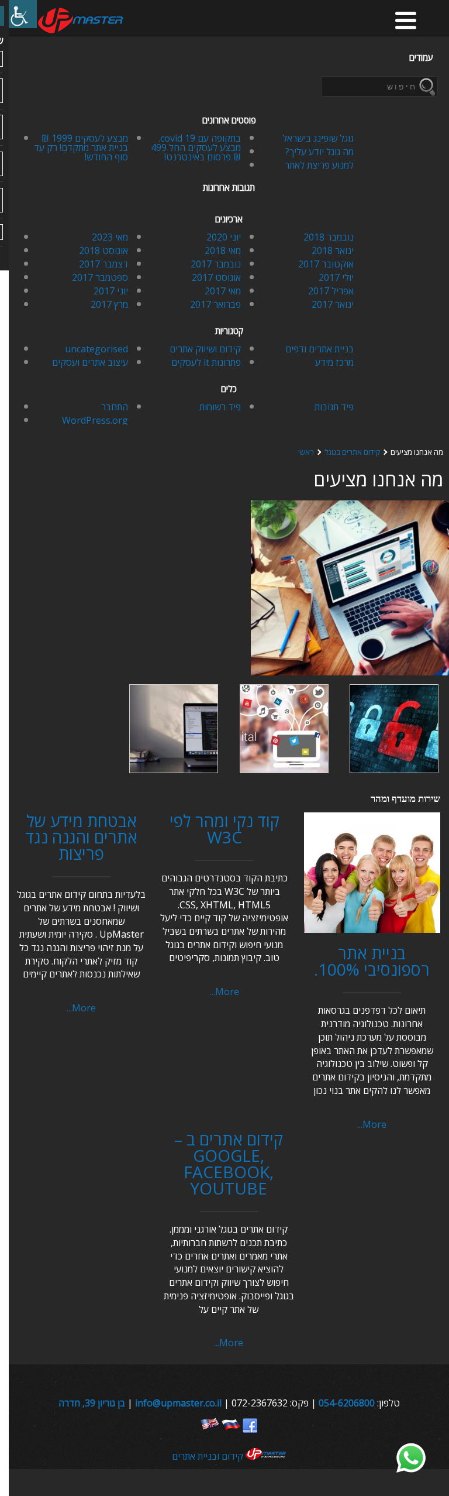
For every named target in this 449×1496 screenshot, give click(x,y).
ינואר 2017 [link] (333, 304)
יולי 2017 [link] (336, 277)
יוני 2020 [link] (223, 237)
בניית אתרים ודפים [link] (319, 348)
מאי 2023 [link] (110, 237)
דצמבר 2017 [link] (103, 264)
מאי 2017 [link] (223, 290)
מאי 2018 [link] (223, 250)
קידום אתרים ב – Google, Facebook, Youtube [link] (228, 1163)
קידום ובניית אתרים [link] (209, 1456)
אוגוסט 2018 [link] (103, 250)
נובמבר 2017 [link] (216, 264)
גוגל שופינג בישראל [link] (318, 138)
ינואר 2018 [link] (333, 250)
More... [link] (371, 1124)
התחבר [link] (114, 406)
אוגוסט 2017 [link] (216, 277)
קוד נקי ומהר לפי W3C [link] (224, 828)
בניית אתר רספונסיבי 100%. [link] (372, 961)
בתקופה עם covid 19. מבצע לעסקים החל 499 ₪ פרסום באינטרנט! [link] (196, 147)
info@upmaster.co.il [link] (178, 1403)
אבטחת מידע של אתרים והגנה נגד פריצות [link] (81, 836)
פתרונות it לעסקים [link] (206, 362)
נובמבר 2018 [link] (328, 237)
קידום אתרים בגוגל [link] (352, 452)
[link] (23, 14)
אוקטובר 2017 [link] (326, 264)
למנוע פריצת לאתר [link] (319, 165)
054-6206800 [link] (347, 1403)
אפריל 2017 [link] (331, 290)
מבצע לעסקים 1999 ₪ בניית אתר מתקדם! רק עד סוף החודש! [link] (81, 147)
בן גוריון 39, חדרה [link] (91, 1403)
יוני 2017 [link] (111, 290)
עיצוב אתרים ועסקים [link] (90, 362)
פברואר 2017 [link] (215, 304)
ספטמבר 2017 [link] (100, 277)
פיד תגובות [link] (334, 406)
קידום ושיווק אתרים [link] (205, 348)
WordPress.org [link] (95, 420)
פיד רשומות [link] (220, 406)
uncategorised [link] (96, 348)
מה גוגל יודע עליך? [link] (319, 151)
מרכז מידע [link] (334, 362)
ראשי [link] (306, 452)
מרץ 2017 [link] (109, 304)
